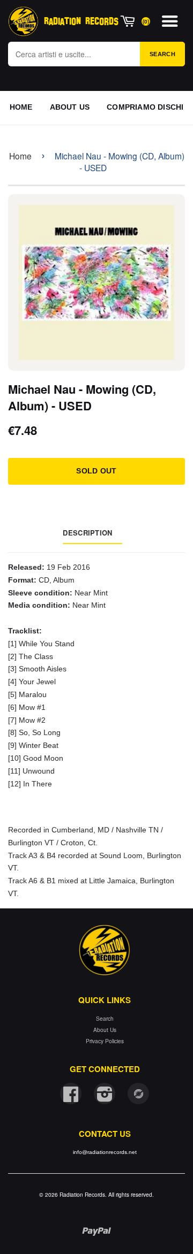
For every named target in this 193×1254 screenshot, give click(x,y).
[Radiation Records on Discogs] (138, 1093)
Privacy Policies (105, 1041)
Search (162, 54)
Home (20, 156)
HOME (21, 107)
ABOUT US (70, 107)
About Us (104, 1030)
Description (87, 532)
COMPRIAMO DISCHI (145, 107)
